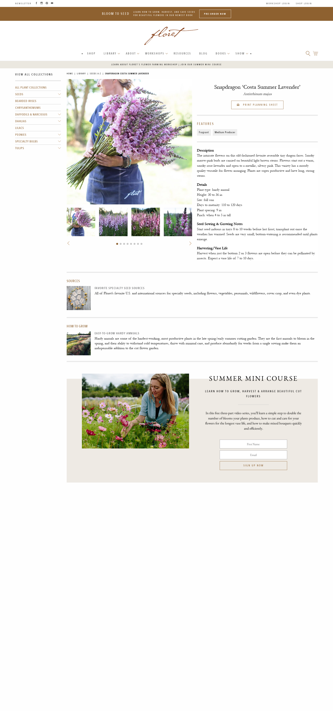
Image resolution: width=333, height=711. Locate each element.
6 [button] (134, 244)
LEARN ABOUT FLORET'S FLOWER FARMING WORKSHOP (144, 64)
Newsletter (23, 3)
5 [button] (131, 244)
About (131, 53)
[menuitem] (91, 53)
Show (240, 53)
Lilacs (19, 128)
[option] (81, 222)
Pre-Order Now (215, 13)
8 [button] (141, 244)
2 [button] (121, 244)
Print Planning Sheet (260, 105)
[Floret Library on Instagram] (41, 3)
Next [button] (190, 243)
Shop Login (304, 3)
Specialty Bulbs (26, 141)
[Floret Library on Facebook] (36, 3)
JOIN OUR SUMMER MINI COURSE (201, 64)
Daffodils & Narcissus (31, 114)
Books (221, 53)
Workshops (154, 53)
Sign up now (253, 465)
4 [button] (128, 244)
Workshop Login (278, 3)
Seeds (19, 94)
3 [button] (124, 244)
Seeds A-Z (95, 73)
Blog (203, 53)
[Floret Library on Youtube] (52, 3)
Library (110, 53)
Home (70, 73)
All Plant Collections (31, 87)
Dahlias (20, 121)
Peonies (20, 135)
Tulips (19, 148)
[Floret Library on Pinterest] (47, 3)
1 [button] (117, 244)
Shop (91, 53)
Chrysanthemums (28, 108)
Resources (182, 53)
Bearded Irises (25, 101)
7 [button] (138, 244)
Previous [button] (69, 243)
